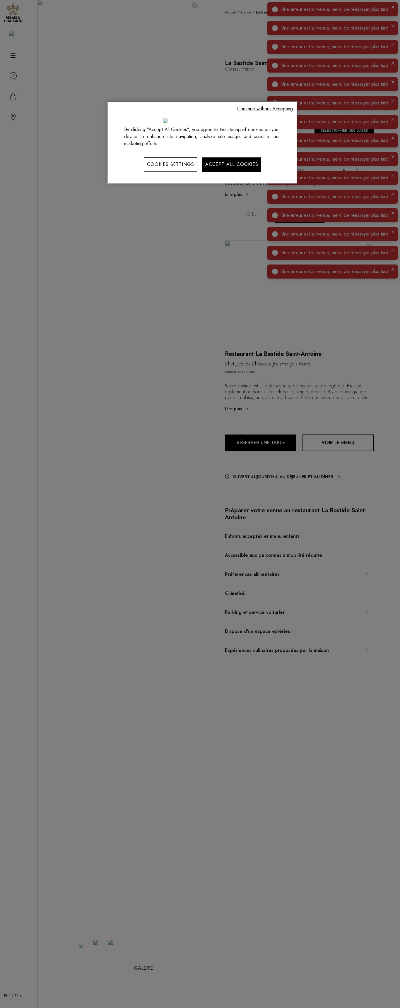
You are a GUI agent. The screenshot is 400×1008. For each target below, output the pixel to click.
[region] (202, 142)
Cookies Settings (170, 164)
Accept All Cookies (231, 164)
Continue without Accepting (265, 108)
